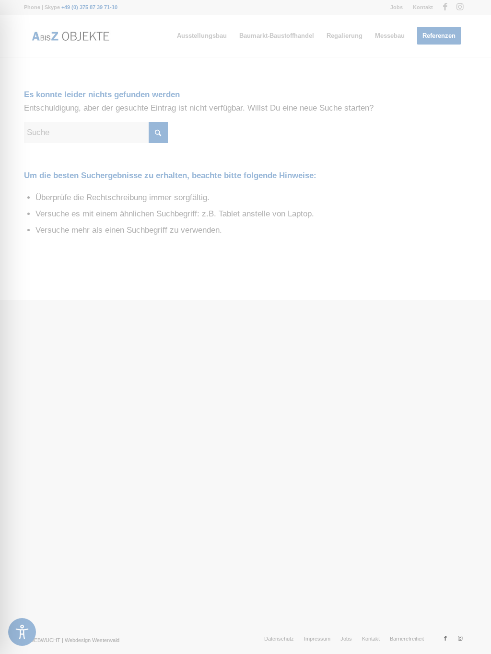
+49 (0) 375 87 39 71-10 (89, 7)
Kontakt (423, 7)
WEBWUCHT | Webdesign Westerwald (74, 640)
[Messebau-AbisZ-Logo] (70, 36)
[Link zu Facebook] (445, 7)
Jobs (396, 7)
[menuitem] (397, 7)
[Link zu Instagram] (460, 7)
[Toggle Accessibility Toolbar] (22, 632)
